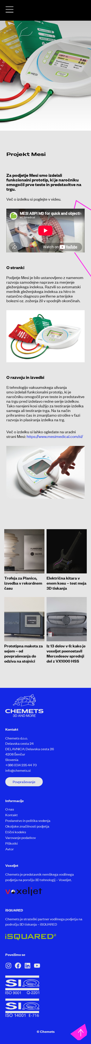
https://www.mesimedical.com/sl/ (55, 436)
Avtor (9, 849)
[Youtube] (37, 965)
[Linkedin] (27, 965)
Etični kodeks (15, 832)
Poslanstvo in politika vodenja (27, 820)
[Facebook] (18, 965)
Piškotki (11, 843)
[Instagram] (8, 965)
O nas (9, 809)
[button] (24, 781)
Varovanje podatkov (20, 837)
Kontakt (11, 815)
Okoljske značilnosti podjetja (27, 826)
